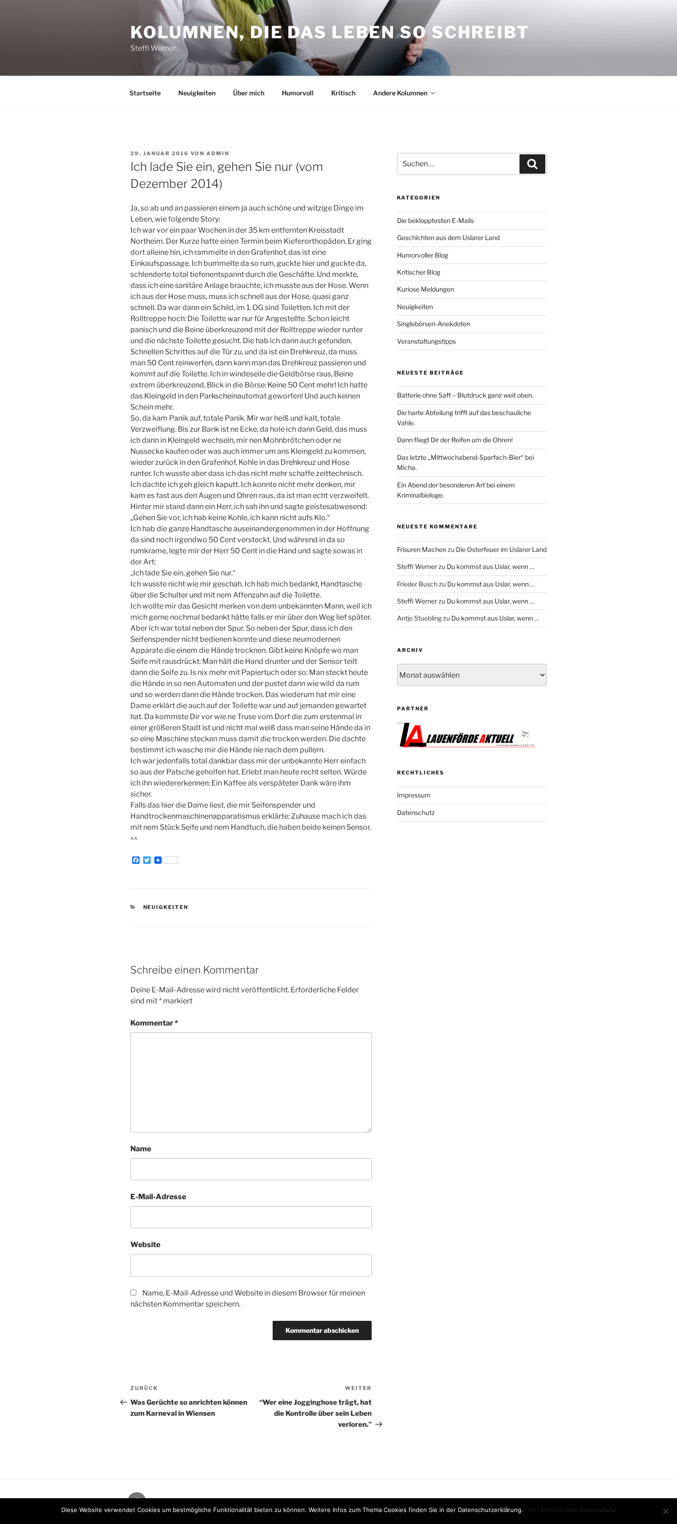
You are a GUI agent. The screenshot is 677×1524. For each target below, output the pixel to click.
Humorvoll (298, 93)
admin (217, 153)
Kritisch (343, 93)
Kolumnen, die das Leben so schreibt (330, 32)
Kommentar (154, 1023)
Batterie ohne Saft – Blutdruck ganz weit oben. (465, 395)
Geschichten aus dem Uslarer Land (448, 237)
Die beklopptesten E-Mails (435, 220)
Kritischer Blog (418, 272)
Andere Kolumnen (400, 93)
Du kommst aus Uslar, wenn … (490, 566)
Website (145, 1244)
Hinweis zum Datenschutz (578, 1509)
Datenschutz (416, 812)
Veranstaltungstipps (426, 341)
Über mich (248, 93)
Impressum (414, 795)
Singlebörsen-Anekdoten (433, 324)
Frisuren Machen (421, 549)
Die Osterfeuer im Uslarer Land (501, 549)
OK (532, 1509)
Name (140, 1148)
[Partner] (466, 745)
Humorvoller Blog (422, 255)
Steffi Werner (417, 566)
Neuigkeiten (197, 93)
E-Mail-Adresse (158, 1196)
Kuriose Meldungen (425, 289)
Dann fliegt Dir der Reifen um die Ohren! (455, 440)
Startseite (145, 93)
